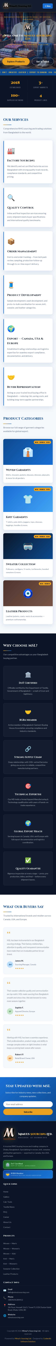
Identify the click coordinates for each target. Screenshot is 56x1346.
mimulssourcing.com (16, 1317)
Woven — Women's (11, 1248)
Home (5, 1191)
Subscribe (28, 1111)
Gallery (6, 1197)
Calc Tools (7, 1202)
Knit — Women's (10, 1264)
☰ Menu (48, 6)
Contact (6, 1227)
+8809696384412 (15, 1300)
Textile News (9, 1207)
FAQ (5, 1212)
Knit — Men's (8, 1258)
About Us (7, 1222)
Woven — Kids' (9, 1253)
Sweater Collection (11, 1269)
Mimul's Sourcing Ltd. (23, 1338)
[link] (19, 6)
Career (6, 1217)
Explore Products (16, 61)
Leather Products (10, 1274)
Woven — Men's (10, 1243)
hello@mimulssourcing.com (18, 1292)
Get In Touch (42, 61)
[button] (28, 461)
